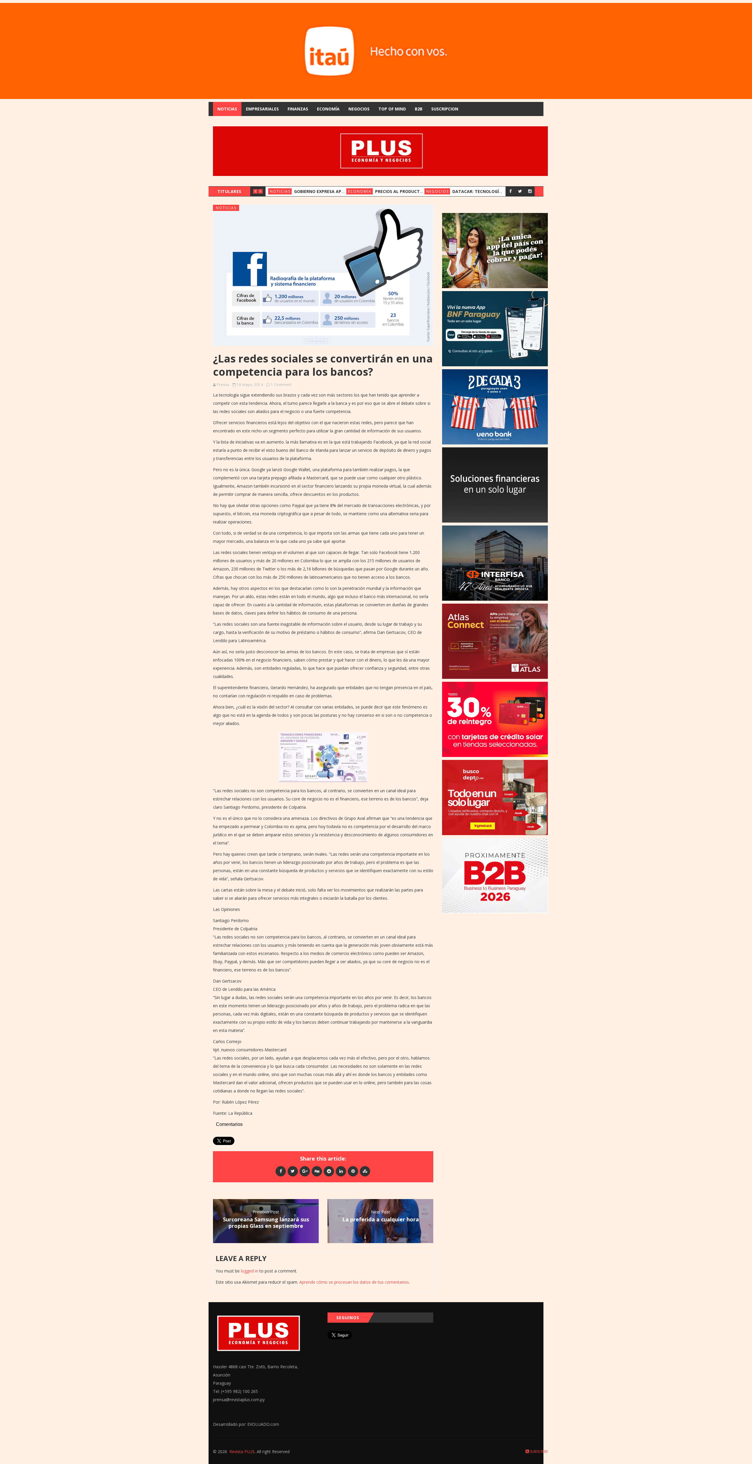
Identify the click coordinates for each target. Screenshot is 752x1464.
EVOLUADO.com (263, 1424)
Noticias (227, 109)
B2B (418, 109)
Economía (328, 109)
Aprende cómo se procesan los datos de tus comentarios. (354, 1282)
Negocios (359, 109)
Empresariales (262, 109)
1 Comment (281, 384)
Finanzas (298, 109)
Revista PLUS (242, 1451)
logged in (249, 1271)
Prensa (223, 384)
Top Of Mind (392, 109)
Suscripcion (444, 109)
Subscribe (538, 1451)
